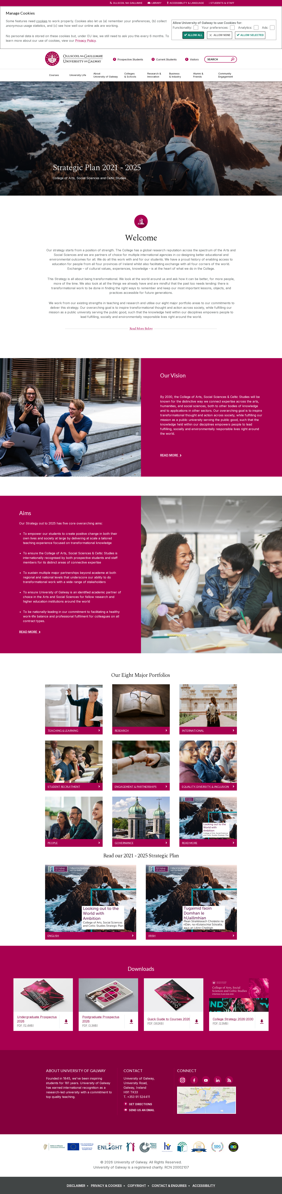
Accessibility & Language (187, 3)
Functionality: (182, 27)
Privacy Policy (85, 40)
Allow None (222, 35)
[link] (68, 1147)
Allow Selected (252, 35)
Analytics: (245, 27)
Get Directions (140, 1104)
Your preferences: (215, 27)
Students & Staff (222, 3)
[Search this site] (232, 59)
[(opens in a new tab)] (69, 1150)
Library (157, 3)
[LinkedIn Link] (217, 1080)
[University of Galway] (74, 58)
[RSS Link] (229, 1080)
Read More (169, 455)
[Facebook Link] (194, 1080)
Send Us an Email (141, 1110)
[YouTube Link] (206, 1080)
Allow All (195, 35)
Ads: (265, 27)
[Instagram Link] (182, 1080)
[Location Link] (206, 1111)
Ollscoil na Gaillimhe (127, 3)
